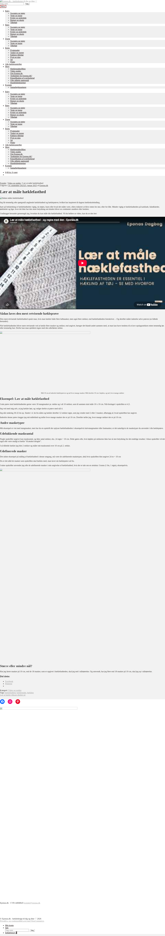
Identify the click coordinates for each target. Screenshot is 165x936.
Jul (11, 59)
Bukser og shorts (17, 20)
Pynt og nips (15, 57)
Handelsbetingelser (18, 83)
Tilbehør (13, 22)
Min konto (9, 925)
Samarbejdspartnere (18, 87)
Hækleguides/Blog (18, 69)
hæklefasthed (10, 693)
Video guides (15, 71)
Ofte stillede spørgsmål (19, 80)
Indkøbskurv (11, 933)
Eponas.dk (43, 185)
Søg (26, 4)
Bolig (7, 48)
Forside (3, 183)
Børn (7, 25)
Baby (7, 11)
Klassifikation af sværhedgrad (22, 78)
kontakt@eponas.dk (32, 903)
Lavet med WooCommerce (33, 921)
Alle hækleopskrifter (13, 64)
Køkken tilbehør (17, 55)
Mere (7, 66)
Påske (12, 62)
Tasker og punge (17, 53)
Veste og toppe (16, 16)
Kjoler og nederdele (18, 18)
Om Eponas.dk (16, 73)
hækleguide (21, 693)
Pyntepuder (15, 50)
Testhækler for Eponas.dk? (21, 76)
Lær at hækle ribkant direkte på (12, 695)
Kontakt (8, 85)
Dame (7, 39)
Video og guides (14, 183)
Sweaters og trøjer (17, 13)
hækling (30, 693)
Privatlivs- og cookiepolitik (11, 921)
